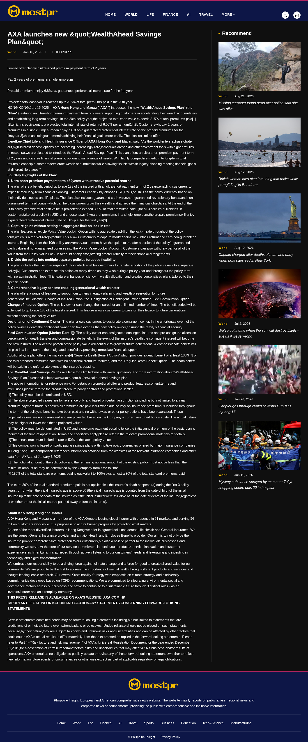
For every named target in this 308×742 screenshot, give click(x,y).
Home (110, 14)
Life (150, 14)
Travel (206, 14)
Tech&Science (213, 723)
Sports (149, 723)
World (131, 14)
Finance (170, 14)
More (227, 14)
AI (188, 14)
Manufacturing (240, 723)
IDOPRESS (64, 52)
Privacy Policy (170, 737)
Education (188, 723)
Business (167, 723)
